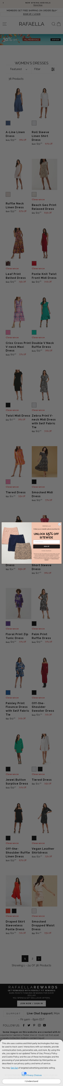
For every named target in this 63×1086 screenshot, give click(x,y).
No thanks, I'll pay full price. (46, 550)
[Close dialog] (59, 524)
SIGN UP (46, 546)
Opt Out (14, 1068)
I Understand (31, 1081)
